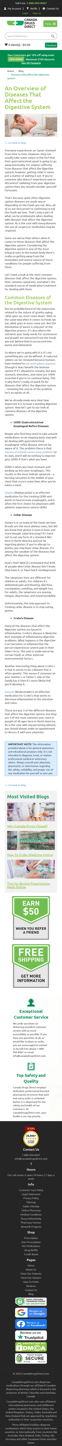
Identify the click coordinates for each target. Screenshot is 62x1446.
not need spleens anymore (40, 363)
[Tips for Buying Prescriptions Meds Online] (31, 869)
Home (10, 70)
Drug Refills (31, 1250)
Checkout (51, 45)
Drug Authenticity (31, 1218)
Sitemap (31, 1202)
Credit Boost (31, 1254)
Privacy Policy (31, 1198)
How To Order (31, 1281)
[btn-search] (53, 36)
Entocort (9, 691)
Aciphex (9, 492)
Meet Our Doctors (31, 1277)
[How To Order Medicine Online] (31, 840)
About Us (31, 1269)
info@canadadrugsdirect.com (31, 1158)
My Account (14, 8)
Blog (21, 70)
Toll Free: (31, 3)
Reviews (31, 1285)
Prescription (31, 1237)
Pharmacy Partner (31, 1222)
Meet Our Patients (31, 1273)
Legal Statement (31, 1194)
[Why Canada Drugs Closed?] (31, 811)
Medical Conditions (31, 1214)
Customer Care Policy (31, 1189)
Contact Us (53, 8)
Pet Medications (31, 1245)
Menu (48, 23)
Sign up (37, 13)
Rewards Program (31, 1226)
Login (25, 13)
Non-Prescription (31, 1242)
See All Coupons (31, 63)
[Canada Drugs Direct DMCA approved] (31, 1347)
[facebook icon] (31, 1163)
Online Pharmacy (31, 1210)
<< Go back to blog (15, 142)
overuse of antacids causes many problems (29, 451)
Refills (33, 8)
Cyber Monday (31, 1206)
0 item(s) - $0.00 (19, 45)
